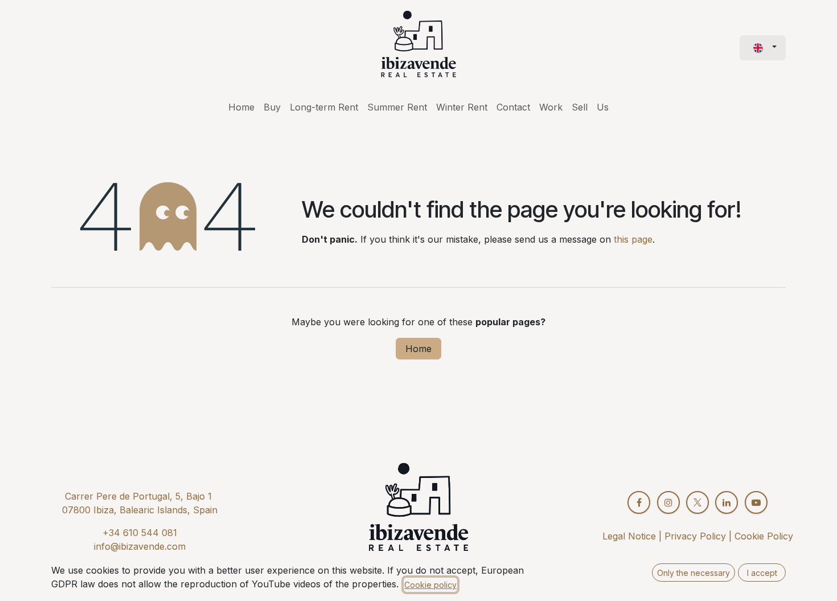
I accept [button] (762, 573)
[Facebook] (638, 502)
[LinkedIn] (726, 502)
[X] (697, 502)
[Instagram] (668, 502)
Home (418, 348)
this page (633, 239)
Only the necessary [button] (693, 573)
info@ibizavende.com (140, 546)
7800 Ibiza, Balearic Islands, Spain (143, 510)
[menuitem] (241, 107)
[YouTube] (756, 502)
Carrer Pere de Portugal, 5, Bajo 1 (138, 496)
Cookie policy (430, 585)
